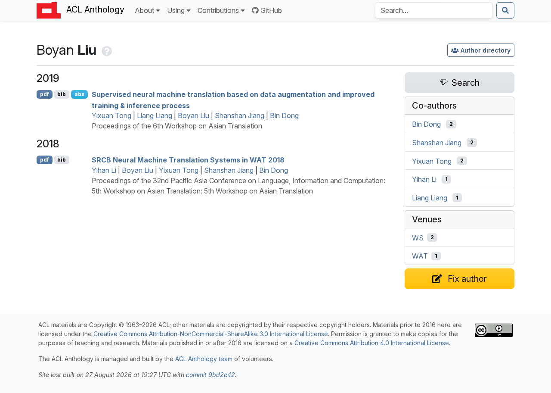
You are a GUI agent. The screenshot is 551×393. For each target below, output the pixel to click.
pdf (44, 94)
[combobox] (434, 10)
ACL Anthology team (203, 358)
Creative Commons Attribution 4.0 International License (371, 342)
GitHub (271, 10)
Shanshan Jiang (239, 115)
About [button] (144, 10)
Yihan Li (104, 170)
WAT (420, 256)
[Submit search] (505, 10)
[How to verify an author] (106, 49)
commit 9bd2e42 (210, 374)
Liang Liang (154, 115)
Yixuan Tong (111, 115)
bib (61, 94)
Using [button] (176, 10)
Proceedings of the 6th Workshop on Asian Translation (177, 126)
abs (79, 94)
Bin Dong (284, 115)
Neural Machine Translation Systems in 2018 (188, 160)
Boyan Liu (193, 115)
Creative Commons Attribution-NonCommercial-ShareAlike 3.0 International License (210, 333)
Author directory (486, 50)
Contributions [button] (218, 10)
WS (418, 237)
